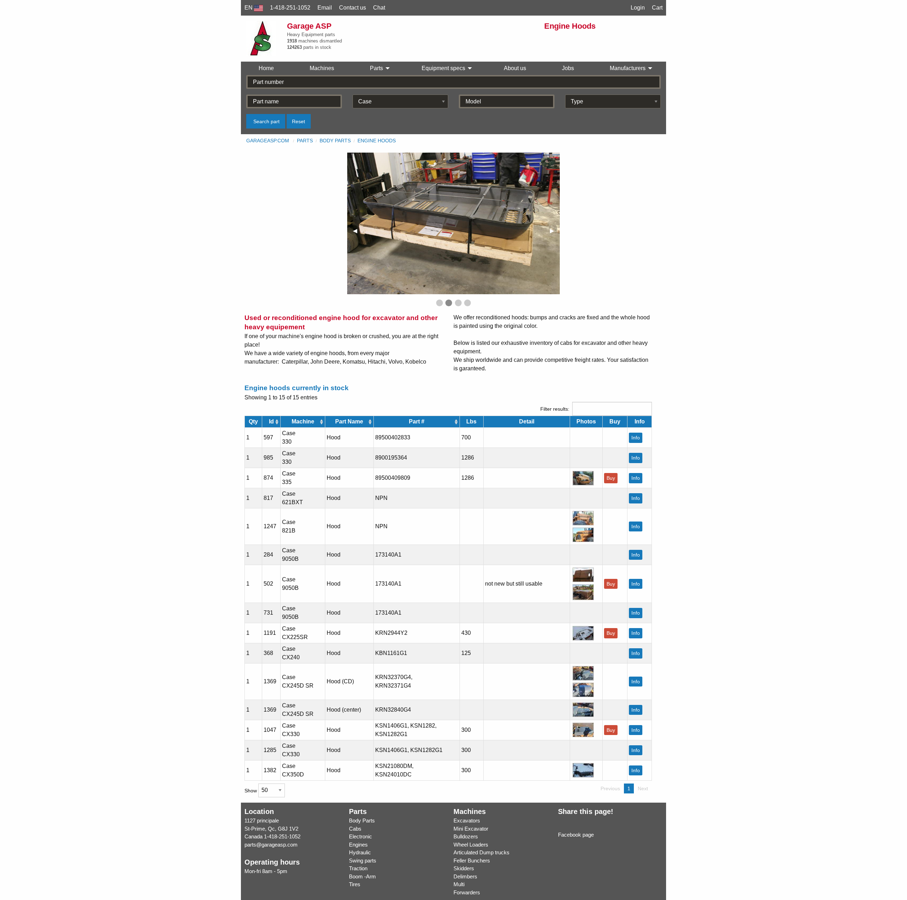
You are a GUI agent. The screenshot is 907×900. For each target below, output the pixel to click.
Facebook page (576, 835)
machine (303, 421)
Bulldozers (466, 836)
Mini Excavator (471, 829)
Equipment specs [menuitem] (443, 68)
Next (643, 788)
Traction (358, 868)
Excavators (467, 821)
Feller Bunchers (472, 861)
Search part (266, 121)
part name (349, 421)
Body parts (335, 140)
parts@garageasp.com (271, 845)
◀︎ (358, 231)
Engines (358, 845)
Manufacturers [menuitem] (628, 68)
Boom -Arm (362, 876)
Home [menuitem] (266, 68)
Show (251, 790)
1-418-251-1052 (282, 836)
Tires (354, 884)
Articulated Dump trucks (481, 852)
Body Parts (362, 821)
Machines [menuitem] (322, 68)
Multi (459, 884)
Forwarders (467, 892)
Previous (610, 788)
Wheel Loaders (471, 845)
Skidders (464, 868)
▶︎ (555, 231)
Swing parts (362, 861)
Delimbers (465, 876)
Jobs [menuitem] (568, 68)
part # (416, 421)
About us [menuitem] (515, 68)
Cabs (355, 829)
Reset (298, 121)
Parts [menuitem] (376, 68)
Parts (305, 140)
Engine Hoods (376, 140)
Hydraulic (360, 852)
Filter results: (554, 409)
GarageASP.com (267, 140)
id (271, 421)
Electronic (360, 836)
